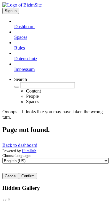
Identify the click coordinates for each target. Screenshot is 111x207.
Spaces (20, 37)
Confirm (28, 176)
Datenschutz (25, 58)
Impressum (24, 69)
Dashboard (24, 26)
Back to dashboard (19, 145)
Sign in (11, 11)
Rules (19, 47)
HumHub (29, 151)
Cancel (11, 176)
